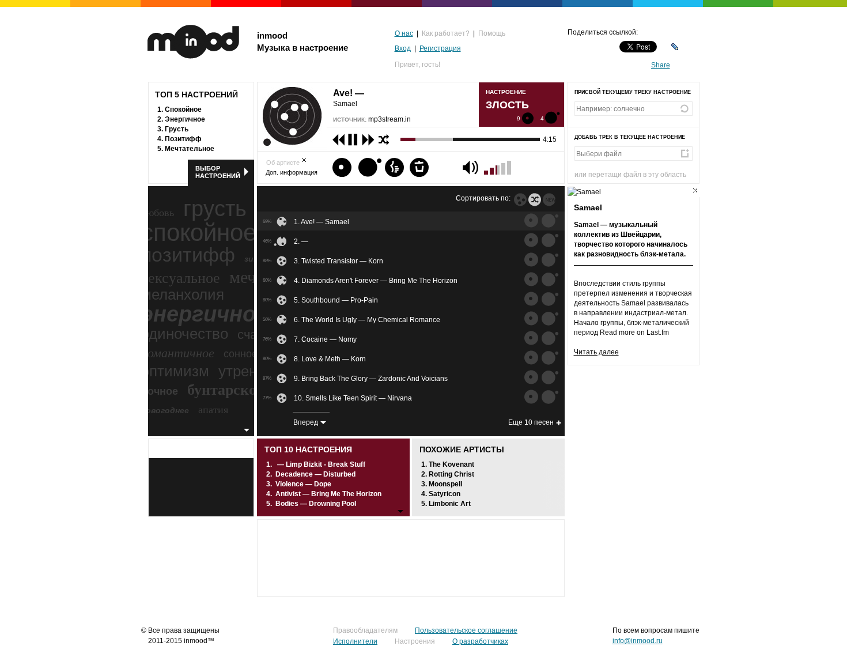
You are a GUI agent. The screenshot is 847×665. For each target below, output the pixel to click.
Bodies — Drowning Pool (315, 504)
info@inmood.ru (637, 641)
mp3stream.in (389, 119)
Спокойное (183, 109)
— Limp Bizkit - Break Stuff (321, 464)
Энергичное (185, 119)
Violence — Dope (303, 484)
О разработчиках (480, 641)
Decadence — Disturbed (315, 474)
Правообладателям (365, 630)
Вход (403, 48)
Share (660, 65)
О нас (404, 33)
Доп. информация (291, 172)
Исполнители (355, 641)
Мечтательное (189, 149)
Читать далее (596, 352)
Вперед (305, 422)
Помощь (491, 33)
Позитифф (183, 139)
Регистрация (440, 48)
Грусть (176, 129)
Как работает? (446, 33)
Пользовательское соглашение (466, 630)
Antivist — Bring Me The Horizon (328, 494)
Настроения (415, 641)
